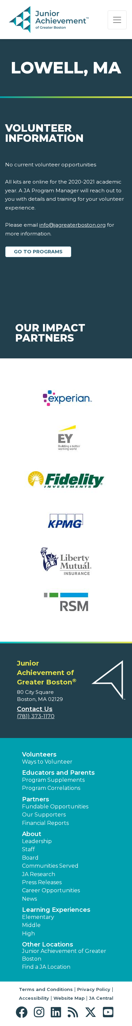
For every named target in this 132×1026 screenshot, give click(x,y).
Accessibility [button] (34, 998)
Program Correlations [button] (51, 788)
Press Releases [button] (42, 882)
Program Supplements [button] (53, 780)
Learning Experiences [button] (56, 910)
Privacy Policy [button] (93, 989)
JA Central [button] (101, 998)
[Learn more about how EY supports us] (66, 443)
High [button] (28, 933)
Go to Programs (38, 252)
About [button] (31, 834)
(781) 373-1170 (35, 716)
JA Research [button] (38, 874)
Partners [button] (35, 799)
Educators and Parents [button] (58, 773)
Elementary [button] (38, 917)
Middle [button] (31, 925)
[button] (23, 1012)
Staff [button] (28, 849)
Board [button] (30, 858)
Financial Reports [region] (45, 823)
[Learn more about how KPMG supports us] (66, 524)
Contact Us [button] (34, 709)
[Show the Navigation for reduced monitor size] (117, 19)
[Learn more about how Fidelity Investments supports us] (66, 483)
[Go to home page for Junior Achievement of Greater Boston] (49, 19)
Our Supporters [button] (44, 814)
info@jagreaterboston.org (72, 225)
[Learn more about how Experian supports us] (66, 402)
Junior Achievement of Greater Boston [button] (64, 955)
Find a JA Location (46, 967)
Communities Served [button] (50, 866)
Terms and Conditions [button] (46, 989)
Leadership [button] (37, 841)
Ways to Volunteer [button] (47, 762)
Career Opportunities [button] (51, 890)
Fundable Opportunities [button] (55, 806)
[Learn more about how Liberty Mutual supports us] (66, 565)
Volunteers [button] (39, 754)
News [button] (29, 899)
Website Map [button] (69, 998)
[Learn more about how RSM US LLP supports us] (66, 606)
